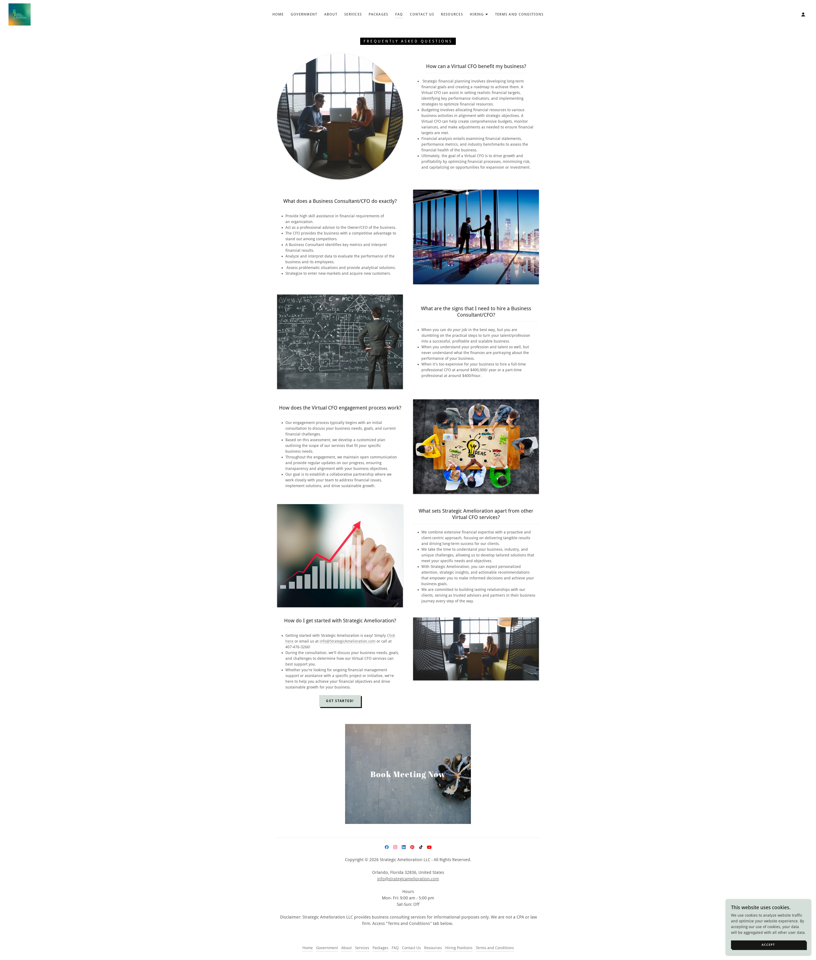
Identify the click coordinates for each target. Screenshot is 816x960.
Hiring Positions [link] (458, 948)
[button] (479, 14)
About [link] (330, 14)
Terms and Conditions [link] (519, 14)
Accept (768, 944)
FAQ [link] (399, 14)
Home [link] (278, 14)
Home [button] (307, 948)
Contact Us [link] (422, 14)
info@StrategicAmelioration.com (347, 641)
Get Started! (340, 701)
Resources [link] (452, 14)
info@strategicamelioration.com (408, 878)
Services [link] (353, 14)
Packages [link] (378, 14)
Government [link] (304, 14)
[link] (19, 14)
